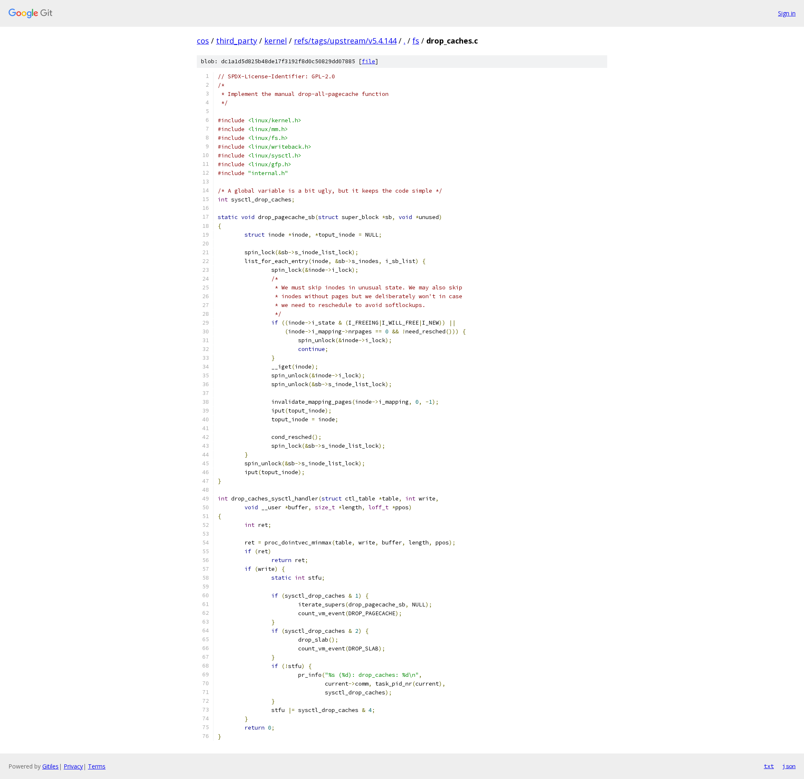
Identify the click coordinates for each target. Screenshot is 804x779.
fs (415, 41)
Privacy (73, 766)
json (789, 766)
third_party (236, 41)
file (368, 61)
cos (203, 41)
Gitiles (50, 766)
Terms (97, 766)
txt (769, 766)
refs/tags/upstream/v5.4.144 (345, 41)
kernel (275, 41)
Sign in (787, 13)
